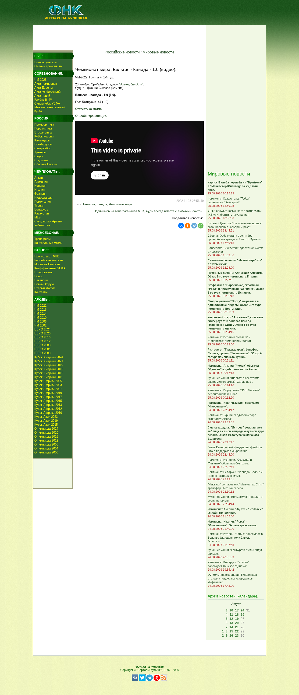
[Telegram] (194, 225)
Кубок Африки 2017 (48, 397)
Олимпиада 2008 (46, 444)
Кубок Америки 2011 (48, 377)
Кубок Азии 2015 (46, 424)
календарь (247, 596)
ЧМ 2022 (40, 305)
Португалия (42, 201)
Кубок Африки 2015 (48, 401)
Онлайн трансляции (48, 66)
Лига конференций (47, 91)
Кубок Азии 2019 (46, 420)
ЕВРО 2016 (42, 337)
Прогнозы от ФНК (46, 256)
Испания (40, 185)
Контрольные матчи (48, 243)
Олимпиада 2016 (46, 436)
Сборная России (45, 164)
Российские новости (48, 260)
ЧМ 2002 (40, 325)
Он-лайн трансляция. (91, 116)
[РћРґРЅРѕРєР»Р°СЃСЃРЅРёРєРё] (187, 225)
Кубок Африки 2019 (48, 393)
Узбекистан (42, 225)
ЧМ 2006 (40, 321)
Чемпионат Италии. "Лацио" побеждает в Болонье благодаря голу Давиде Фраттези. (235, 537)
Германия (41, 181)
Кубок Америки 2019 (48, 365)
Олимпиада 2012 (46, 440)
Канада (102, 204)
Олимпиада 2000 (46, 452)
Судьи (38, 156)
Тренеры (40, 152)
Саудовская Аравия (48, 221)
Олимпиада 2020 (46, 432)
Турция (39, 205)
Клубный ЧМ (43, 99)
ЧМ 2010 (40, 317)
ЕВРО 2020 (42, 333)
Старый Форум (44, 288)
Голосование (43, 272)
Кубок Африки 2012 (48, 409)
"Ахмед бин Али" (131, 84)
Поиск (38, 276)
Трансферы (42, 239)
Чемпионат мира (120, 204)
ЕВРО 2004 (42, 349)
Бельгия (89, 204)
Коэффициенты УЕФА (50, 268)
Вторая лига (43, 132)
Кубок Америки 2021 (48, 361)
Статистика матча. (89, 109)
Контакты (40, 292)
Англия (39, 177)
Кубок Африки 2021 (48, 389)
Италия (39, 189)
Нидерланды (43, 197)
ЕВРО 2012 (42, 341)
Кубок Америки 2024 (48, 357)
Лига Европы (43, 87)
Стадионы (41, 160)
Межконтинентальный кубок (49, 109)
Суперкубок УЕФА (47, 103)
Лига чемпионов (45, 83)
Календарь (42, 140)
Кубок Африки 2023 (48, 385)
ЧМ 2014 (40, 313)
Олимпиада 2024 (46, 428)
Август (236, 604)
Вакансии (41, 280)
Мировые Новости (47, 264)
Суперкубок (42, 148)
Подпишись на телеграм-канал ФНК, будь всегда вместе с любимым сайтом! (148, 211)
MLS (37, 217)
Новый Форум (44, 284)
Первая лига (43, 128)
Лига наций (42, 95)
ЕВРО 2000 (42, 353)
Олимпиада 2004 (46, 448)
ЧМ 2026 (40, 79)
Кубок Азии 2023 (46, 416)
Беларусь (41, 209)
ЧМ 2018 (40, 309)
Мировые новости (158, 52)
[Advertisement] (119, 36)
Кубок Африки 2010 (48, 412)
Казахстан (41, 213)
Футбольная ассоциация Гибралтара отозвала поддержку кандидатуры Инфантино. (232, 578)
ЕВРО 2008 (42, 345)
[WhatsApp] (200, 225)
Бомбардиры (43, 144)
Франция (40, 193)
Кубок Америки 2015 (48, 373)
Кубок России (43, 136)
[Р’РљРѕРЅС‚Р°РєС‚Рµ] (181, 225)
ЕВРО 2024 (42, 329)
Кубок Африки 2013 (48, 405)
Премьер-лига (44, 124)
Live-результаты (45, 62)
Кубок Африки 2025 (48, 381)
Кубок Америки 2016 (48, 369)
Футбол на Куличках (149, 667)
